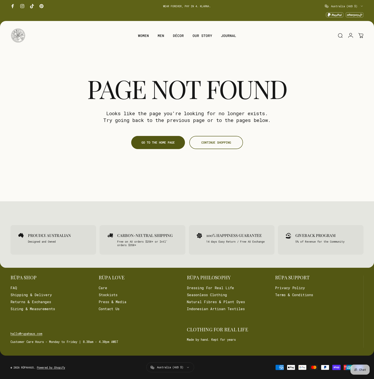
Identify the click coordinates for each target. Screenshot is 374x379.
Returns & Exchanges (30, 302)
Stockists (108, 295)
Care (103, 288)
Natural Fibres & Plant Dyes (216, 302)
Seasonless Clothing (207, 295)
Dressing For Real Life (210, 288)
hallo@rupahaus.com (26, 334)
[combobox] (344, 6)
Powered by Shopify (51, 367)
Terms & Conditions (294, 295)
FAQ (13, 288)
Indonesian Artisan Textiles (216, 309)
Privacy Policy (290, 288)
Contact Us (109, 309)
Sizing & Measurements (32, 309)
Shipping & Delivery (31, 295)
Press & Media (112, 302)
